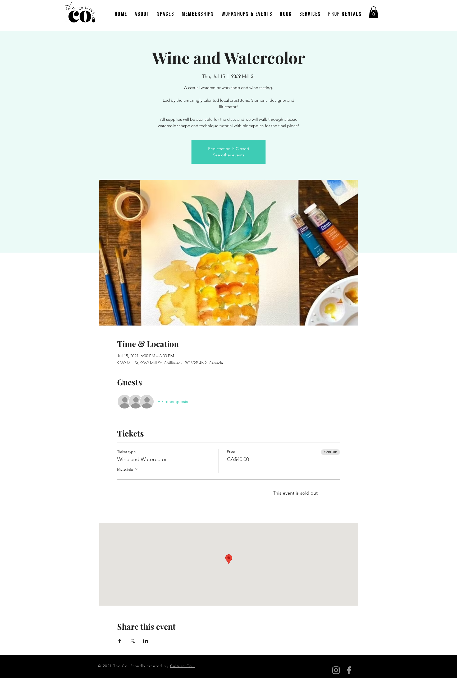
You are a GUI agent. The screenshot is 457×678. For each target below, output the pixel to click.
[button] (373, 12)
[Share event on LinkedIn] (145, 641)
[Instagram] (336, 670)
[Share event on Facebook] (119, 641)
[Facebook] (349, 670)
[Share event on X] (132, 641)
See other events (228, 154)
